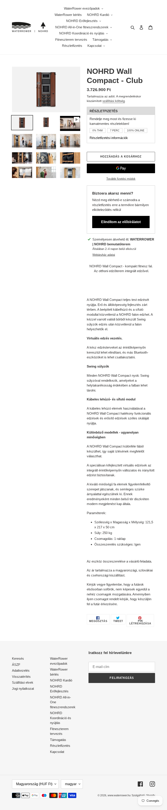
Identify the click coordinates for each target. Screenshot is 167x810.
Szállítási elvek (22, 682)
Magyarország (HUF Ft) (34, 784)
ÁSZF (16, 664)
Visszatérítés (21, 676)
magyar (71, 784)
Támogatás (58, 740)
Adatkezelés (21, 670)
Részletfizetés (60, 745)
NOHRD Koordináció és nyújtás (60, 718)
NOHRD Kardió (61, 680)
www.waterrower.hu (119, 795)
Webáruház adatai (103, 254)
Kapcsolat (57, 752)
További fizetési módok (120, 178)
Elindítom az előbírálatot (121, 222)
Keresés (18, 658)
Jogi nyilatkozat (23, 688)
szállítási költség (113, 101)
